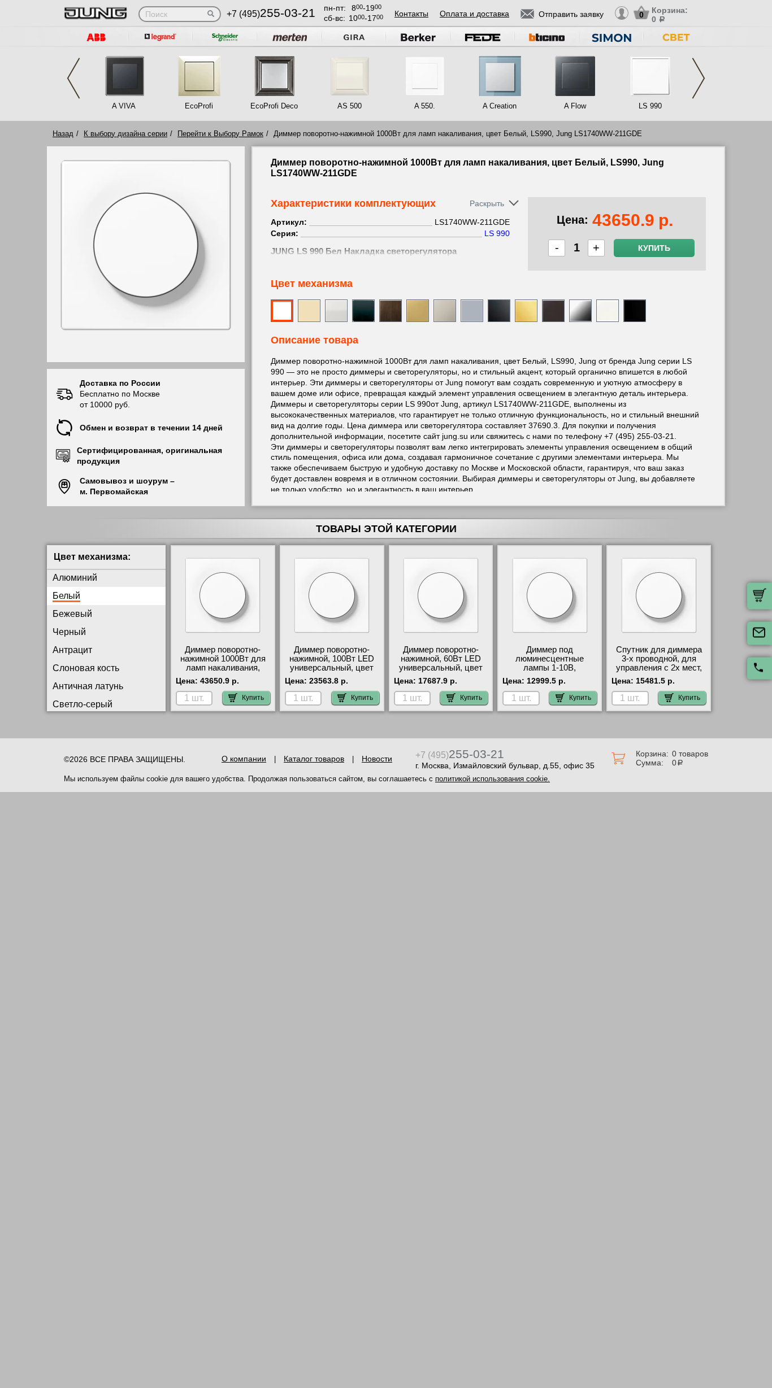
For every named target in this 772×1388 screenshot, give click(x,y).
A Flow (575, 106)
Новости (377, 758)
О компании (244, 758)
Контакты (411, 13)
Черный (69, 632)
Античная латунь (88, 686)
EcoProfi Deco (274, 106)
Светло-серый (82, 704)
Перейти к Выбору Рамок (220, 133)
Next (698, 78)
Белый (66, 596)
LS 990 (650, 106)
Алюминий (75, 577)
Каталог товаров (314, 758)
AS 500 (349, 106)
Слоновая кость (86, 668)
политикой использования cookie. (492, 779)
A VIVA (124, 106)
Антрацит (72, 650)
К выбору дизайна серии (125, 133)
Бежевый (72, 614)
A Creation (500, 106)
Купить (654, 248)
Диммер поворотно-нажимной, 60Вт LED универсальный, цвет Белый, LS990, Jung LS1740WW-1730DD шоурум (441, 672)
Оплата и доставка (474, 13)
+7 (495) (271, 14)
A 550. (424, 106)
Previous (73, 78)
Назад (63, 133)
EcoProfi (199, 106)
